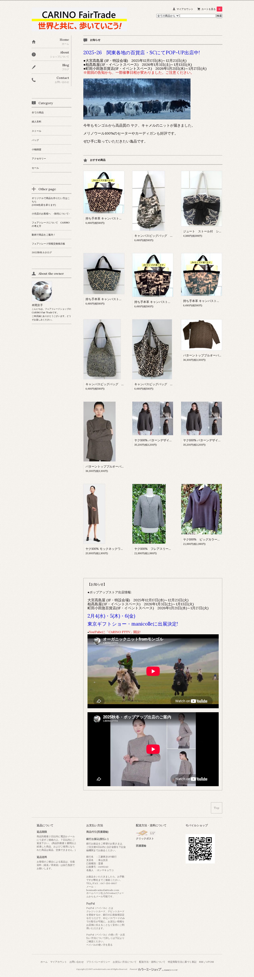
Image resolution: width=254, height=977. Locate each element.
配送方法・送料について (152, 961)
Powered (134, 969)
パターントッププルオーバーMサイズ (111, 466)
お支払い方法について (125, 961)
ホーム (44, 961)
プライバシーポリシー (98, 961)
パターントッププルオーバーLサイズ (208, 355)
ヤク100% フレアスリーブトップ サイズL (164, 549)
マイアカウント (185, 9)
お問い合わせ (76, 961)
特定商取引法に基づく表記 (182, 961)
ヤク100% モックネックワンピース (109, 549)
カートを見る (210, 9)
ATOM (210, 961)
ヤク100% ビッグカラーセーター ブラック (213, 539)
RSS (201, 961)
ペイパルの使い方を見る (99, 944)
